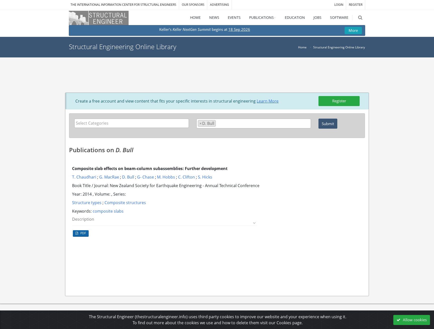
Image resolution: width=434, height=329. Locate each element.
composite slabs (108, 211)
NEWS (214, 17)
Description (83, 219)
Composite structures (125, 202)
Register (339, 100)
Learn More (268, 101)
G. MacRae (109, 177)
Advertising (219, 5)
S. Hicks (205, 177)
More (353, 30)
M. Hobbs (166, 177)
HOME (195, 17)
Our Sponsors (193, 5)
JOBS (317, 17)
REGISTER (355, 5)
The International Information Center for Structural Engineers (123, 5)
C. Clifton (186, 177)
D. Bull (128, 177)
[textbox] (133, 123)
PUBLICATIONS (261, 17)
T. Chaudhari (84, 177)
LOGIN (338, 5)
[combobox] (131, 123)
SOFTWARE (339, 17)
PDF (83, 233)
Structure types (86, 202)
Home (302, 47)
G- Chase (145, 177)
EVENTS (234, 17)
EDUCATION (295, 17)
